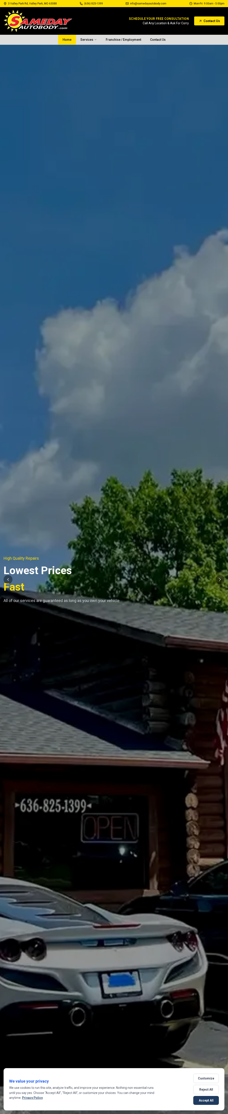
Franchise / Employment (123, 39)
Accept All (206, 1100)
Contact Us (212, 21)
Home (67, 39)
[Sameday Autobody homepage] (38, 21)
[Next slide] (220, 579)
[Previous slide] (8, 579)
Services (86, 39)
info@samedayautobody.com (148, 3)
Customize (206, 1078)
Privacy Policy (32, 1098)
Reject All (206, 1089)
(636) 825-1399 (93, 3)
